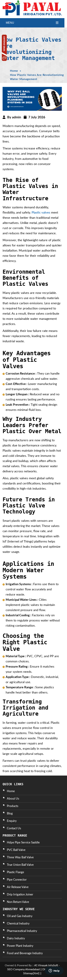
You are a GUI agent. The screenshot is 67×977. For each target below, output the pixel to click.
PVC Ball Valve (16, 849)
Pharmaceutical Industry (22, 930)
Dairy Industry (16, 938)
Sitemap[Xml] (31, 973)
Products (12, 806)
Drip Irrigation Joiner (20, 894)
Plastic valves (41, 212)
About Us (13, 798)
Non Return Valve (18, 901)
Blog (10, 813)
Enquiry (12, 820)
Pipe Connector (17, 879)
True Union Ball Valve (20, 864)
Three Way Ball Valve (20, 857)
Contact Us (14, 828)
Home (14, 70)
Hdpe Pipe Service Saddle (23, 842)
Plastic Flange (15, 872)
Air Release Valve (18, 887)
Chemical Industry (18, 923)
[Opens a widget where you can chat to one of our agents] (54, 971)
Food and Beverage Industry (25, 953)
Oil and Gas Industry (19, 916)
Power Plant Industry (20, 945)
